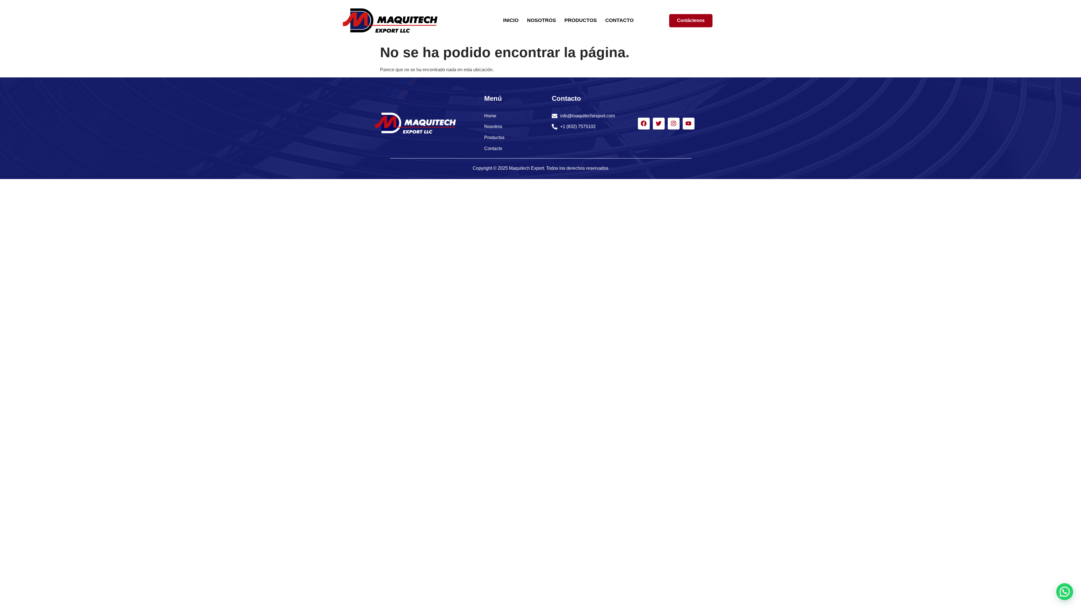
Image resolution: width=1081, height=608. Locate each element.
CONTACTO (619, 20)
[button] (1064, 591)
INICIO (511, 20)
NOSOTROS (541, 20)
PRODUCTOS (580, 20)
